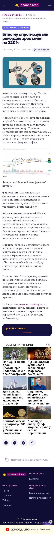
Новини (24, 28)
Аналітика (10, 28)
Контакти (34, 479)
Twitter (5, 500)
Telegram (7, 505)
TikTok (5, 490)
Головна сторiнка (12, 15)
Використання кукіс (39, 493)
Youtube (6, 495)
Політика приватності (40, 497)
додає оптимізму (29, 304)
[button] (4, 5)
